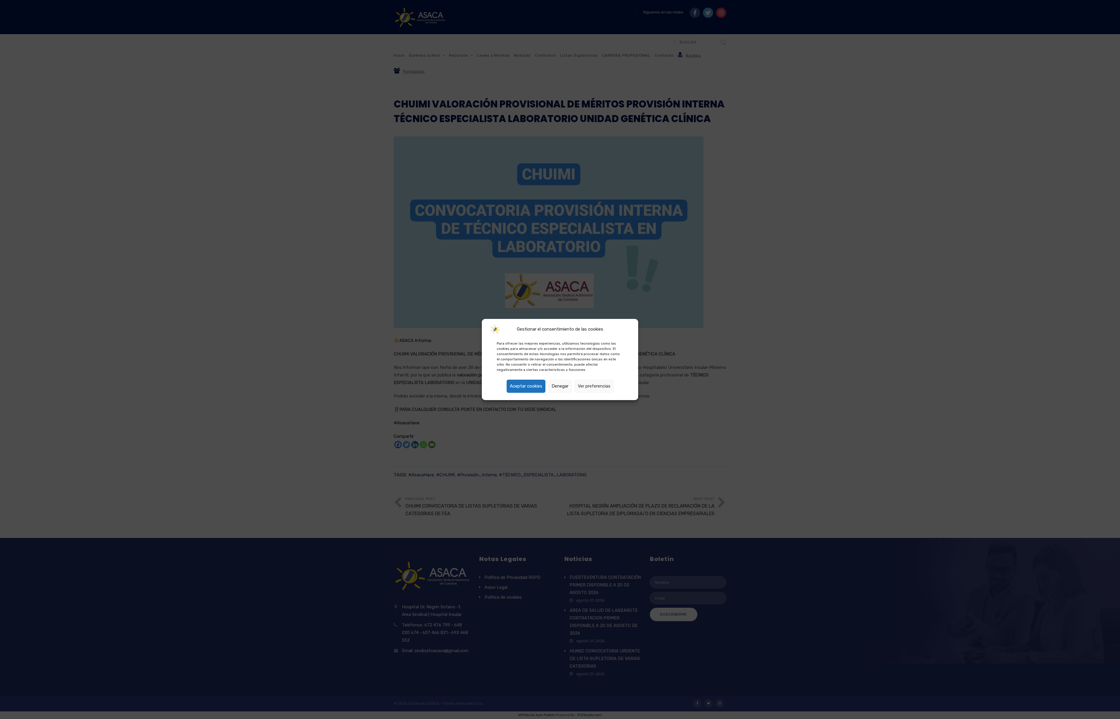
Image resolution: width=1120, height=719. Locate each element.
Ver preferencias (594, 386)
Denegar (560, 386)
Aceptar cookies (526, 386)
